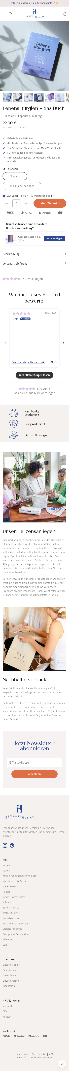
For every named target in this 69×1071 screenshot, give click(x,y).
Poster (6, 891)
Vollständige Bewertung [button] (28, 362)
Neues (6, 865)
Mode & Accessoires (14, 897)
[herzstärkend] (34, 13)
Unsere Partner (11, 980)
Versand (22, 127)
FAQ (5, 1011)
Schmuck (8, 902)
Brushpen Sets (45, 3)
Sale (5, 944)
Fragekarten (9, 886)
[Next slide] (63, 343)
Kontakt (7, 1016)
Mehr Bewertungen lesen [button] (34, 375)
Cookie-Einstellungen (41, 1057)
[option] (34, 56)
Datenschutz (38, 1054)
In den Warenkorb (50, 203)
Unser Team (9, 975)
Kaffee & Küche (11, 913)
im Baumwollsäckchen (22, 185)
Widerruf (21, 1057)
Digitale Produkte (12, 928)
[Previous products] (55, 226)
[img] (21, 313)
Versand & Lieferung (15, 263)
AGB (51, 1054)
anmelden (34, 774)
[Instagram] (5, 845)
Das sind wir (9, 970)
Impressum (22, 1054)
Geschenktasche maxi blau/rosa (30, 236)
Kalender (8, 939)
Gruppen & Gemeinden (16, 934)
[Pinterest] (12, 845)
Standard (15, 176)
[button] (12, 279)
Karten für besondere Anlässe (19, 875)
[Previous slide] (5, 343)
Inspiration (9, 985)
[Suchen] (12, 14)
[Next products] (62, 226)
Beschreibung (11, 254)
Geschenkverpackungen (16, 923)
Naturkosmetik (11, 918)
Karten (6, 870)
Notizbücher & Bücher (15, 881)
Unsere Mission (11, 964)
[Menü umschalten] (5, 14)
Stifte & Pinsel (11, 907)
